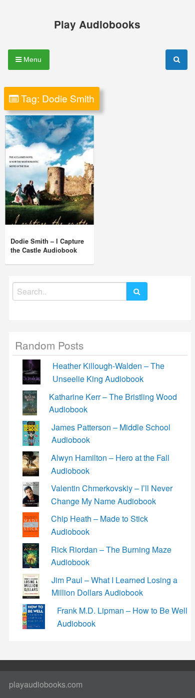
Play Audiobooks (97, 24)
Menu (32, 59)
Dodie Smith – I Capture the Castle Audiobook (47, 246)
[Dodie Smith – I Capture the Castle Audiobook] (49, 170)
